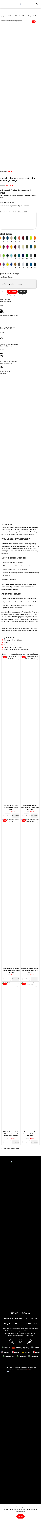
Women (11, 16)
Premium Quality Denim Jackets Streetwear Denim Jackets (11, 970)
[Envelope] (29, 1341)
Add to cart (12, 291)
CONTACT (31, 1323)
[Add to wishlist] (17, 658)
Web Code (28, 1369)
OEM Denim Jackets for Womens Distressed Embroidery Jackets (11, 1133)
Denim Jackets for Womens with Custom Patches (30, 1133)
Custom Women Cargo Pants (26, 16)
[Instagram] (11, 1341)
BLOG (34, 1318)
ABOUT (18, 1323)
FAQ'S (7, 1323)
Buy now (22, 291)
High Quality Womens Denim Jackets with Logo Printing (30, 807)
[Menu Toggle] (3, 4)
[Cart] (37, 4)
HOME (14, 1313)
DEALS (26, 1313)
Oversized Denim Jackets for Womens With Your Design (30, 970)
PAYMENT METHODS (15, 1318)
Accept (20, 1516)
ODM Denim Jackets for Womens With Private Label (11, 807)
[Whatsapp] (20, 1341)
